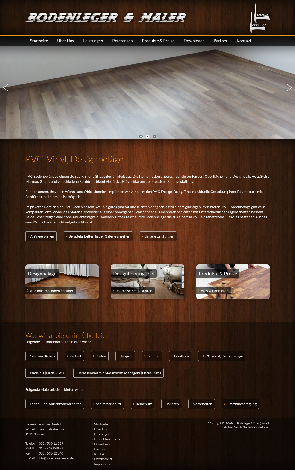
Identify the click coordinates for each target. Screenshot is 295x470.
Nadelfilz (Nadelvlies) (47, 373)
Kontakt (244, 40)
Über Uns (65, 40)
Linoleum (181, 356)
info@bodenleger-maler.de (56, 458)
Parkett (75, 356)
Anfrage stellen (42, 236)
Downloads (194, 40)
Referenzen (122, 40)
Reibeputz (144, 403)
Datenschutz (103, 459)
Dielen (101, 356)
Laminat (153, 356)
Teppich (126, 356)
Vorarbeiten (202, 403)
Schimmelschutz (108, 403)
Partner (220, 40)
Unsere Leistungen (159, 236)
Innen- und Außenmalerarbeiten (56, 403)
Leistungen (93, 40)
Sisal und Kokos (42, 356)
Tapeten (172, 403)
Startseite (39, 40)
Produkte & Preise (158, 40)
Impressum (102, 464)
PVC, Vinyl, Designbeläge (223, 356)
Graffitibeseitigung (242, 403)
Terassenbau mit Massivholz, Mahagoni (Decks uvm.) (119, 373)
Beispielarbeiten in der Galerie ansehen (99, 236)
